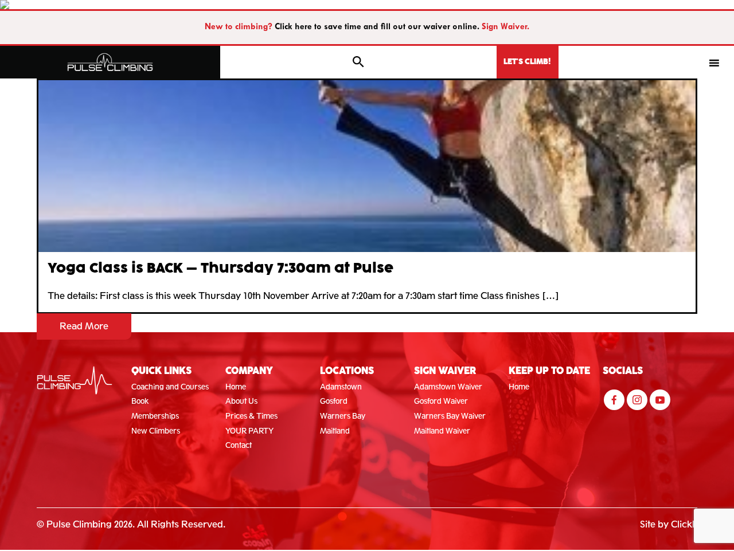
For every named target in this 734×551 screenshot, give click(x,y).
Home (235, 387)
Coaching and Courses (170, 387)
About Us (241, 401)
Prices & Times (251, 416)
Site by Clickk (668, 524)
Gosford (334, 401)
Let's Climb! (527, 61)
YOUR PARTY (249, 431)
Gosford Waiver (441, 401)
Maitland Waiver (442, 431)
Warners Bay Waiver (450, 416)
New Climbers (155, 431)
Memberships (155, 416)
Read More (84, 326)
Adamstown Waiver (448, 387)
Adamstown (341, 387)
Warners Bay (342, 416)
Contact (238, 445)
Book (140, 401)
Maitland (335, 431)
